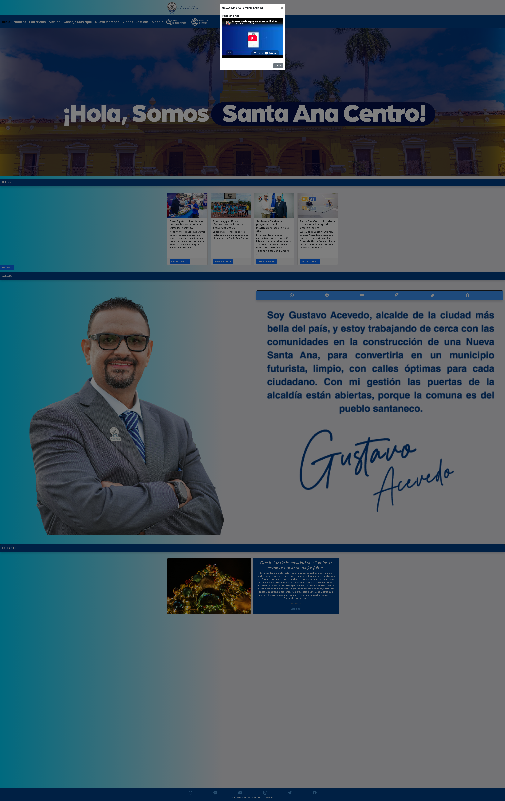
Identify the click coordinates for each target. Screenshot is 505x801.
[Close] (282, 8)
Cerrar (278, 65)
